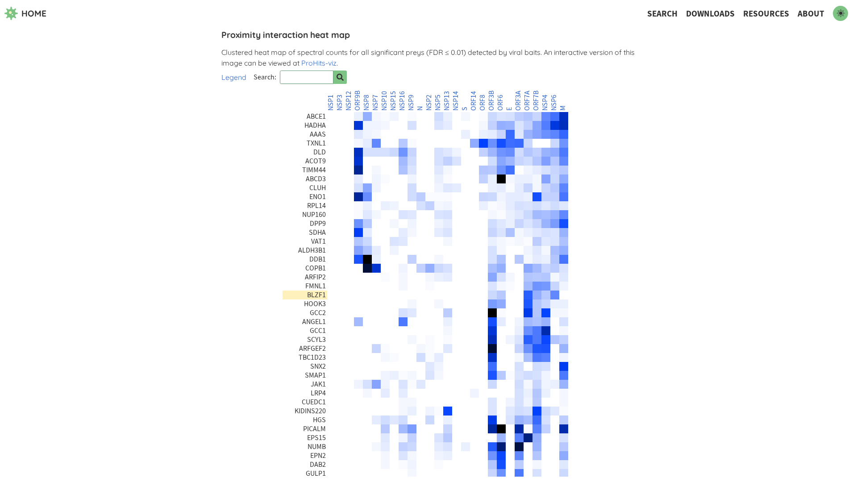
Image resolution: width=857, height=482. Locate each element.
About (811, 13)
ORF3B (491, 101)
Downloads (710, 13)
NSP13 (446, 101)
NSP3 (339, 103)
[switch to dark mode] (840, 13)
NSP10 (384, 101)
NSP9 (411, 103)
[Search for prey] (340, 77)
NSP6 (553, 103)
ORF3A (518, 101)
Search (662, 13)
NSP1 (330, 103)
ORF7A (527, 101)
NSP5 (437, 103)
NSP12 (348, 101)
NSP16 (402, 101)
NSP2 (428, 103)
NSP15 (393, 101)
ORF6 (500, 103)
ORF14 (473, 101)
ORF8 (482, 103)
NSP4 (545, 103)
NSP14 (455, 101)
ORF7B (536, 101)
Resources (766, 13)
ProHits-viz (319, 62)
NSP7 (375, 103)
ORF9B (357, 101)
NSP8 (366, 103)
